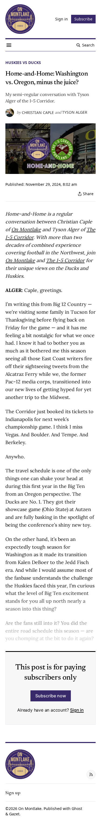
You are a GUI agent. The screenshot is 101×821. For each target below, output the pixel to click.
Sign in (77, 710)
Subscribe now (50, 695)
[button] (12, 792)
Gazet (14, 813)
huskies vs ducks (23, 62)
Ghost (77, 808)
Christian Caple (38, 112)
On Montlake (29, 808)
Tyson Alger (74, 112)
